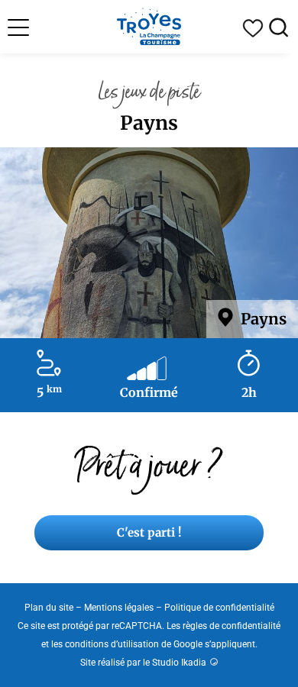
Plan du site (48, 607)
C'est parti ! (149, 532)
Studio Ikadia (179, 662)
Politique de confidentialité (219, 607)
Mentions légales (119, 607)
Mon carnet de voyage (252, 28)
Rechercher (278, 28)
